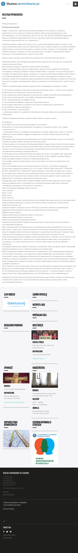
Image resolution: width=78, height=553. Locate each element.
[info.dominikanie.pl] (40, 542)
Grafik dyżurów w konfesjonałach (14, 402)
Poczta (67, 4)
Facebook (3, 531)
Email (10, 531)
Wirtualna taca (39, 315)
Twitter (7, 531)
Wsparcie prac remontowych (10, 423)
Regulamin (6, 492)
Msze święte (37, 325)
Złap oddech (9, 294)
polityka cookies (7, 537)
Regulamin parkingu (13, 325)
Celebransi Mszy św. (38, 358)
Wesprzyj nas (38, 305)
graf (4, 521)
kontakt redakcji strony (9, 535)
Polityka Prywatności (8, 494)
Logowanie (70, 4)
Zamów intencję (39, 294)
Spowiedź (8, 368)
